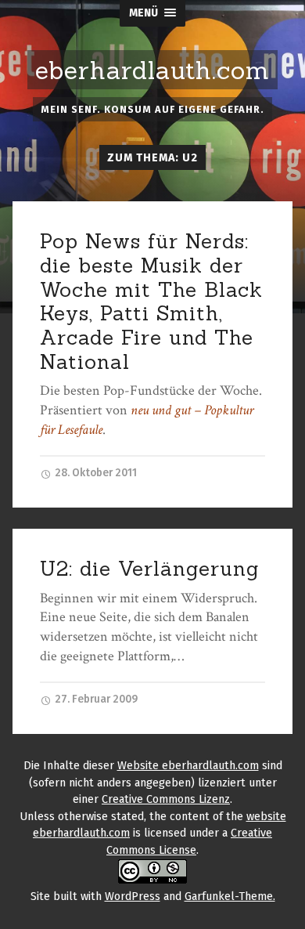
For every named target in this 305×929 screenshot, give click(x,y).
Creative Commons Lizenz (166, 799)
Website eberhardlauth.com (188, 765)
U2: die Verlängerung (150, 568)
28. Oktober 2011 (94, 472)
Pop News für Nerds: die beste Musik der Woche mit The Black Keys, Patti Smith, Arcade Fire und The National (151, 301)
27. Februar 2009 (95, 699)
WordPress (132, 896)
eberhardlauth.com (152, 70)
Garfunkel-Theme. (230, 896)
